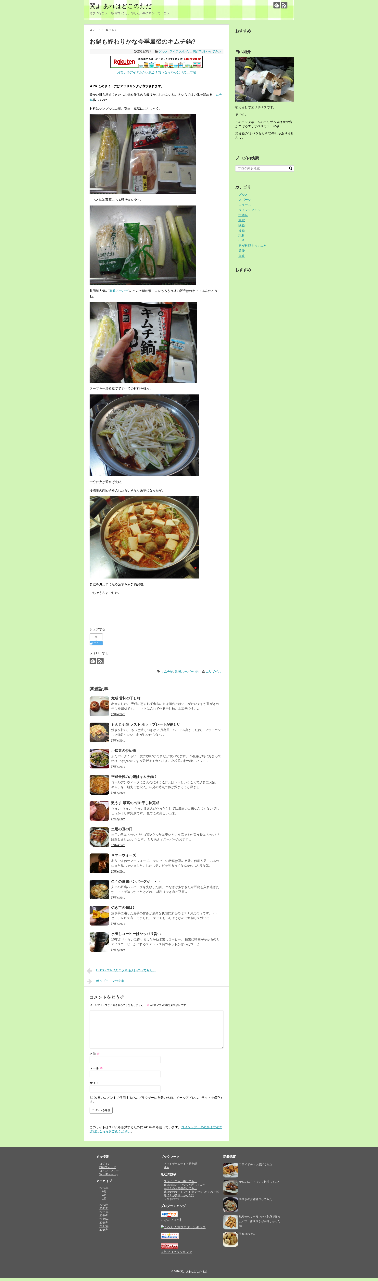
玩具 (241, 235)
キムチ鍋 (167, 671)
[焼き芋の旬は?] (99, 916)
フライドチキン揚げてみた (180, 1181)
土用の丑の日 (121, 829)
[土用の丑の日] (99, 837)
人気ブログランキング (176, 1252)
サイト (94, 1083)
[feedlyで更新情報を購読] (276, 5)
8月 (104, 1191)
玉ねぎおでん (172, 1198)
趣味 (241, 256)
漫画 (241, 230)
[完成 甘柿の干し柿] (99, 706)
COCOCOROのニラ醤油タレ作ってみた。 (126, 970)
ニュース (244, 204)
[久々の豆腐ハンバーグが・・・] (99, 889)
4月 (104, 1195)
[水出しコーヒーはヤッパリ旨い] (99, 942)
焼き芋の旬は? (123, 908)
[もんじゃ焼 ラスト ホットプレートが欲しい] (99, 732)
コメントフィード (110, 1170)
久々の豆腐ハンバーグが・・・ (136, 881)
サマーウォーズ (123, 855)
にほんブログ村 (172, 1220)
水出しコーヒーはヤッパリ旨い (136, 934)
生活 (241, 240)
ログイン (104, 1163)
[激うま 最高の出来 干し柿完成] (99, 811)
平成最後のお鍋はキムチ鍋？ (134, 777)
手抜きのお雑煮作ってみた (180, 1188)
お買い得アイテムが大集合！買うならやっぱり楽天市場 (156, 72)
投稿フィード (107, 1167)
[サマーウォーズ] (99, 863)
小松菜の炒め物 (123, 750)
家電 (241, 220)
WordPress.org (108, 1174)
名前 (95, 1053)
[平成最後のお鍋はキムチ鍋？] (99, 785)
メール (96, 1068)
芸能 (241, 251)
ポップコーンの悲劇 (110, 981)
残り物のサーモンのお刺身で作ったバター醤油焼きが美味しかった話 (259, 1221)
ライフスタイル (180, 51)
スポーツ (244, 199)
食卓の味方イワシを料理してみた (184, 1184)
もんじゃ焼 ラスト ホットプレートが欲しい (146, 724)
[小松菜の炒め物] (99, 758)
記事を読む (118, 714)
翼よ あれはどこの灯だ (121, 6)
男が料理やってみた (207, 51)
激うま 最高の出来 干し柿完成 (135, 803)
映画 (241, 225)
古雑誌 (243, 215)
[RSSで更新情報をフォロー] (284, 5)
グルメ (163, 51)
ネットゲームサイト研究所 (180, 1163)
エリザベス (213, 671)
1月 (104, 1198)
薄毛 (166, 1167)
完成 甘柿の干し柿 (126, 698)
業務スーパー (118, 290)
